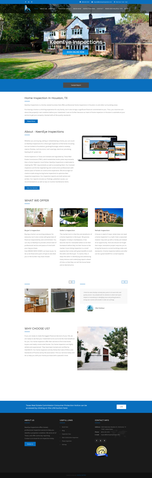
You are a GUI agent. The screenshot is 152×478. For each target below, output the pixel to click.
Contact (100, 8)
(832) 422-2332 (85, 2)
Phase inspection (67, 441)
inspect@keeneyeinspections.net (103, 2)
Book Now (77, 8)
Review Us (30, 444)
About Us (43, 8)
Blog (126, 8)
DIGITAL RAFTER (81, 475)
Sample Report (76, 85)
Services (52, 8)
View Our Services (32, 188)
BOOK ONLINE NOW (75, 52)
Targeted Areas (64, 8)
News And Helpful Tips (114, 8)
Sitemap (64, 444)
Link (121, 407)
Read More (31, 121)
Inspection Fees (89, 8)
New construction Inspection (70, 437)
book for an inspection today (44, 438)
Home (36, 8)
